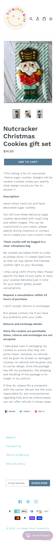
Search (11, 437)
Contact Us (13, 446)
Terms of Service (17, 455)
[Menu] (50, 18)
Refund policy (15, 463)
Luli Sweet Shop (25, 528)
